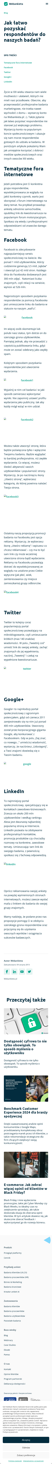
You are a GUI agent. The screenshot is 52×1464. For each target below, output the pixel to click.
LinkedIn (8, 81)
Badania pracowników (14, 1311)
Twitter (7, 72)
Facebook (8, 67)
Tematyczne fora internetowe (18, 62)
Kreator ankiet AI (11, 1291)
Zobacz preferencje (26, 1455)
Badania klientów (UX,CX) (15, 1272)
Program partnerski (13, 1379)
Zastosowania (11, 1300)
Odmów (26, 1447)
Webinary (8, 1340)
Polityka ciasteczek (15, 1461)
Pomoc (7, 1354)
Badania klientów (12, 1306)
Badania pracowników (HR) (16, 1277)
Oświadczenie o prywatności (33, 1461)
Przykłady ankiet (12, 1267)
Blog (6, 13)
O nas (7, 1363)
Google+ (8, 77)
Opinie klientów (11, 1374)
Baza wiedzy (10, 1329)
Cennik (7, 1257)
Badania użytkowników (14, 1316)
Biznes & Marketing (13, 1282)
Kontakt (7, 1369)
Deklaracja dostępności (14, 1383)
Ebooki (7, 1350)
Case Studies (10, 1345)
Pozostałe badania (12, 1320)
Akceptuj (26, 1439)
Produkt (8, 1247)
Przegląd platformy (12, 1253)
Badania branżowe (12, 1286)
